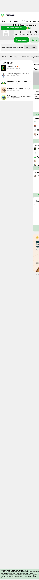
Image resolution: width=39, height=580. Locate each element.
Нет (33, 47)
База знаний (14, 21)
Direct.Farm (11, 67)
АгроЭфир (14, 57)
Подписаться (21, 40)
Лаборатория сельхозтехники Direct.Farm (19, 96)
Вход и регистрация (13, 28)
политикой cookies (16, 578)
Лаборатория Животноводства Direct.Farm (19, 88)
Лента (4, 21)
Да (27, 47)
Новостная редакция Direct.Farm (19, 74)
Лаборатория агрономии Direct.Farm (19, 81)
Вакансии (25, 57)
